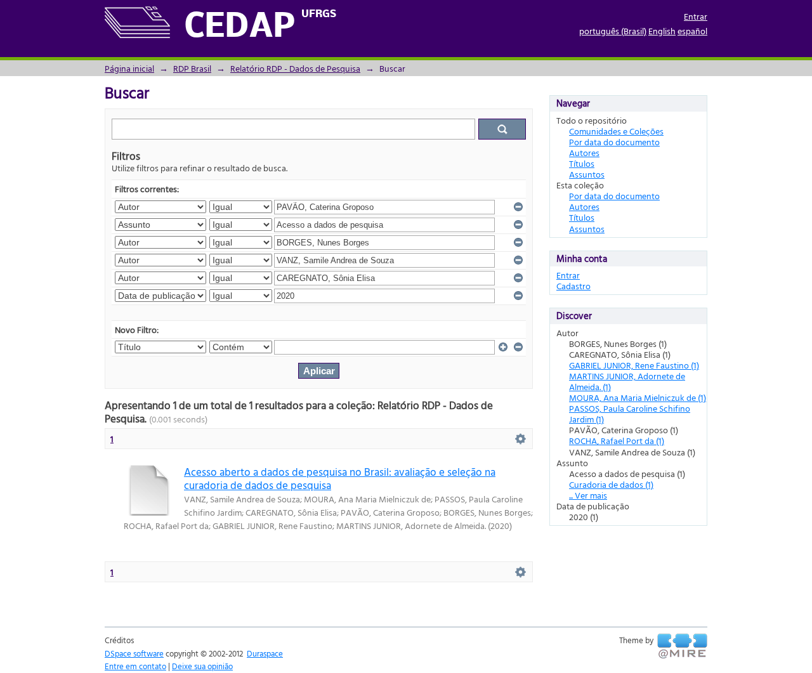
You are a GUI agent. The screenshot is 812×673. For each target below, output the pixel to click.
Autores (584, 152)
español (692, 30)
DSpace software (134, 653)
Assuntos (587, 174)
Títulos (581, 163)
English (662, 30)
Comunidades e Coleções (616, 131)
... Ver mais (588, 495)
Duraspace (265, 653)
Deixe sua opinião (202, 666)
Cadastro (573, 285)
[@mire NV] (682, 646)
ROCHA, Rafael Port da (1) (616, 440)
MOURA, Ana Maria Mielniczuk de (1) (637, 397)
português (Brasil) (612, 30)
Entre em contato (135, 666)
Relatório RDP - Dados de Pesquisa (295, 68)
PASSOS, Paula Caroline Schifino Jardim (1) (629, 414)
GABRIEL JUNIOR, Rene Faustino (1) (634, 365)
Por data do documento (614, 141)
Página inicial (129, 68)
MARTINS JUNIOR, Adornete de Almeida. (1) (627, 381)
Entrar (695, 16)
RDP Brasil (192, 68)
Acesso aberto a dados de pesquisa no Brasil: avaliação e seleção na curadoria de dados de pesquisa (339, 478)
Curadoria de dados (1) (611, 484)
